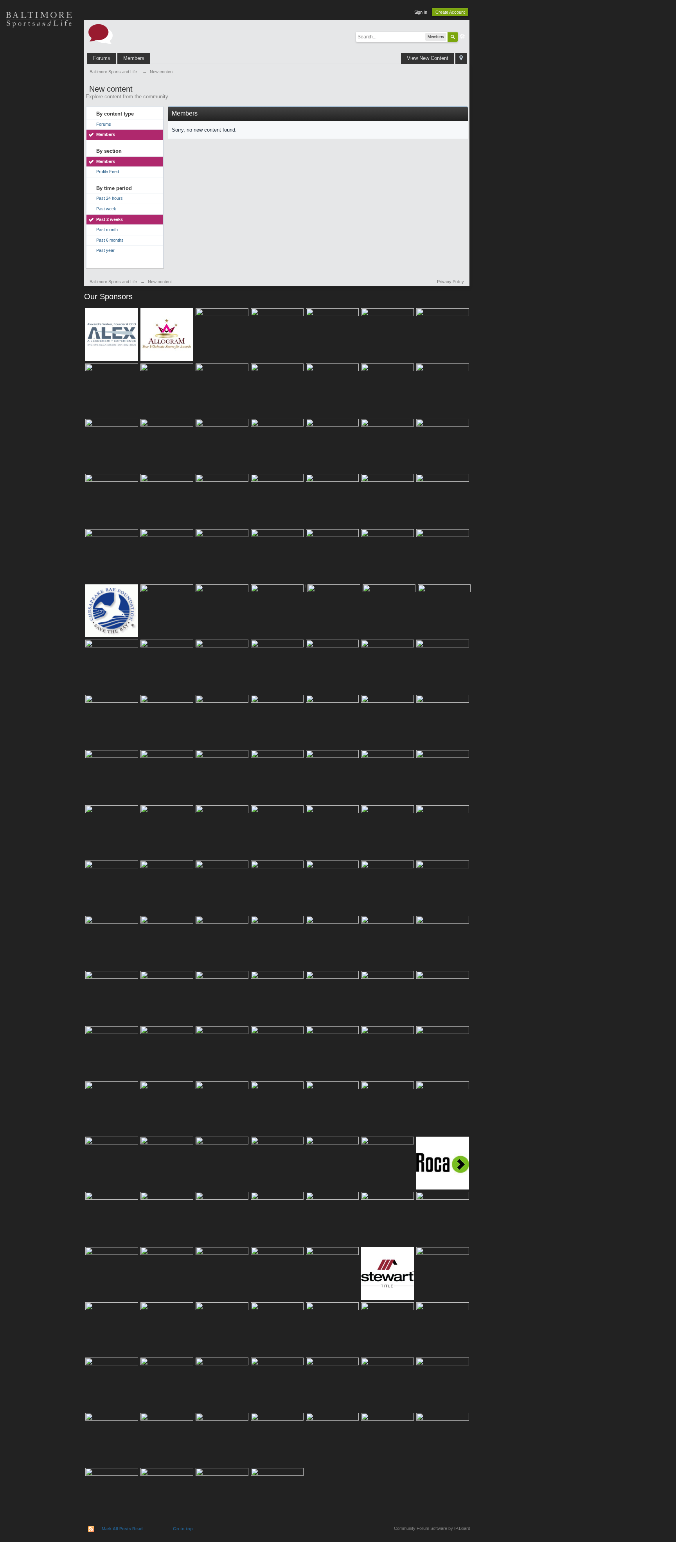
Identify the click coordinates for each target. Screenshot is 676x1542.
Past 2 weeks (109, 219)
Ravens (39, 74)
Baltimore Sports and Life (113, 281)
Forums (101, 58)
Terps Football (39, 129)
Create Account (450, 12)
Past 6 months (110, 240)
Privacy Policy (450, 281)
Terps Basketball (39, 102)
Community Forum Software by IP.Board (432, 1528)
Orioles (39, 47)
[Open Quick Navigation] (461, 58)
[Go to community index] (100, 33)
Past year (105, 250)
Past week (106, 208)
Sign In (420, 12)
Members (133, 58)
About (39, 184)
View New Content (427, 58)
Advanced (462, 36)
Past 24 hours (109, 198)
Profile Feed (107, 171)
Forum (39, 157)
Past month (107, 229)
